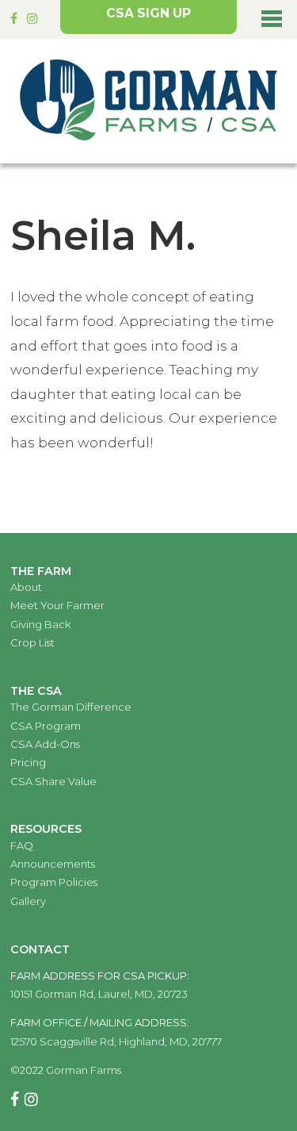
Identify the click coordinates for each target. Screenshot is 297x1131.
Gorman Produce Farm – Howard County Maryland (148, 100)
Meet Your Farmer (57, 605)
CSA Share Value (53, 781)
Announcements (52, 863)
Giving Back (40, 624)
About (26, 587)
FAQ (21, 845)
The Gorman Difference (70, 706)
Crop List (32, 642)
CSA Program (45, 725)
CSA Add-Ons (45, 744)
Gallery (28, 901)
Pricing (28, 762)
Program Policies (53, 882)
